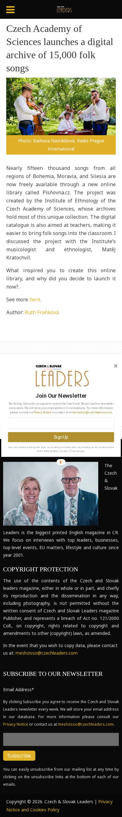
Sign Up (61, 437)
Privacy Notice (42, 412)
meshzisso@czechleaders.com (92, 412)
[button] (61, 395)
